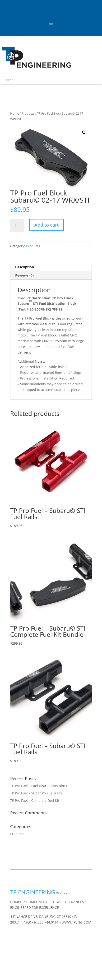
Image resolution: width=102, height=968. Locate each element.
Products (28, 113)
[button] (84, 132)
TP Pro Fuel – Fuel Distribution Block (38, 785)
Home (14, 113)
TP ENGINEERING (32, 892)
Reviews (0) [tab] (24, 275)
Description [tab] (24, 267)
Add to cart (46, 225)
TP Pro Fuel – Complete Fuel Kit (34, 800)
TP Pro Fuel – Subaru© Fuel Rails (36, 793)
